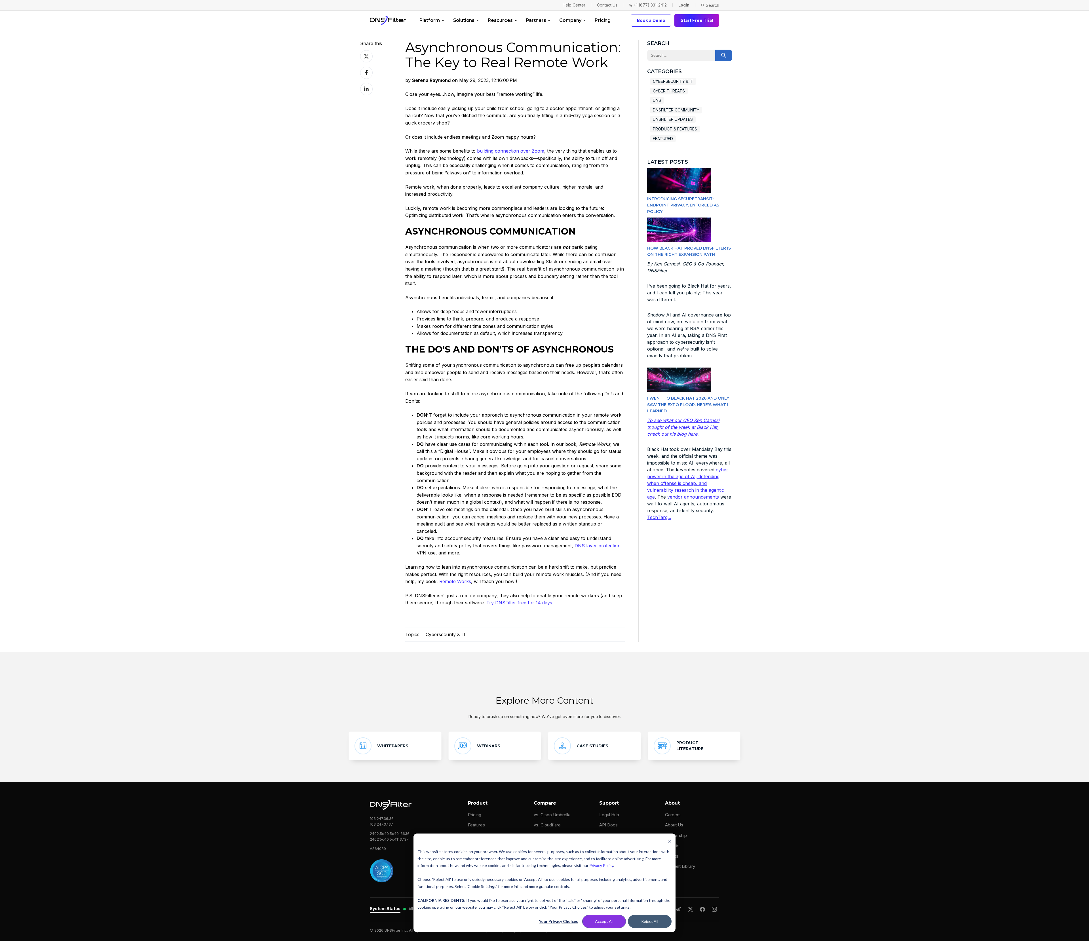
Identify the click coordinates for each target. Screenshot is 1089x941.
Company (570, 20)
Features (476, 825)
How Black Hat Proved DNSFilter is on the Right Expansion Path (689, 251)
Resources (500, 20)
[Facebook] (702, 909)
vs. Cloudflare (547, 825)
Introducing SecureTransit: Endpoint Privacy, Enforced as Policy (683, 205)
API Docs (608, 825)
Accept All (604, 921)
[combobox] (681, 55)
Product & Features (675, 128)
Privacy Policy (601, 865)
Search (712, 5)
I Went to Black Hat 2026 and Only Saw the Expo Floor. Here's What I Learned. (688, 404)
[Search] (723, 55)
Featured (663, 138)
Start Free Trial (697, 20)
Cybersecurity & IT (446, 634)
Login (683, 5)
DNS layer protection (598, 545)
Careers (673, 814)
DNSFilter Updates (673, 119)
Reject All (649, 921)
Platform (429, 20)
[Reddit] (678, 909)
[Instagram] (714, 909)
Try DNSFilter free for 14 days (519, 602)
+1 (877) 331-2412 (650, 5)
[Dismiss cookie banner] (670, 841)
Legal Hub (609, 814)
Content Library (680, 866)
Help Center (574, 5)
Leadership (676, 835)
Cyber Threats (669, 90)
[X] (690, 909)
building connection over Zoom (510, 151)
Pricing (603, 20)
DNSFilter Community (676, 109)
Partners (536, 20)
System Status (385, 908)
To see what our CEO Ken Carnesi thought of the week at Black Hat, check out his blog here (683, 427)
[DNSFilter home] (388, 20)
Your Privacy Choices (558, 921)
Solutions (464, 20)
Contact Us (607, 5)
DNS (657, 100)
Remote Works (455, 581)
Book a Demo (651, 20)
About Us (674, 825)
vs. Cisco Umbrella (552, 814)
